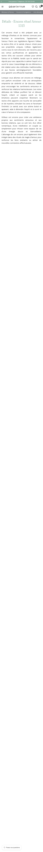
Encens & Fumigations (23, 12)
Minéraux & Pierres (8, 12)
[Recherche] (36, 6)
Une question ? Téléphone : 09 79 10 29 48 (22, 1)
